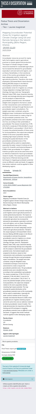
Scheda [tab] (7, 170)
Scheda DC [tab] (17, 171)
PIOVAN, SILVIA (7, 330)
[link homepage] (17, 3)
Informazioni (8, 379)
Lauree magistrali (17, 27)
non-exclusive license (11, 371)
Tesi (5, 27)
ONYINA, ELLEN (9, 47)
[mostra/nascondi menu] (2, 6)
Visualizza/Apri (8, 358)
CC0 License (6, 373)
